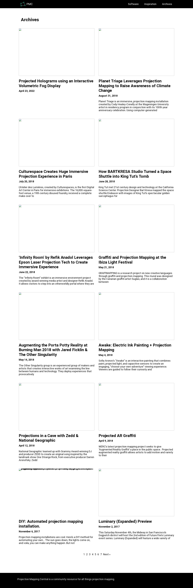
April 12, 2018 (26, 445)
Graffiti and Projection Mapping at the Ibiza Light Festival (132, 260)
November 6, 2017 (29, 531)
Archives (167, 4)
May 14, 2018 (26, 359)
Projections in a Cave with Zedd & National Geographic (49, 438)
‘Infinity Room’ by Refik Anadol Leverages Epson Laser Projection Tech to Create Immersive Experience (56, 262)
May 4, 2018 (105, 355)
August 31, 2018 (108, 95)
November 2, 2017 (109, 526)
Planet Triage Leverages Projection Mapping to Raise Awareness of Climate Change (135, 86)
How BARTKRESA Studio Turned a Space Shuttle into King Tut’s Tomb (135, 174)
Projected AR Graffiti (117, 435)
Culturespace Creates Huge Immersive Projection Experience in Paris (53, 174)
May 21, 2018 (106, 267)
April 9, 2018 (106, 440)
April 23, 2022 (26, 90)
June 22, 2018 (27, 272)
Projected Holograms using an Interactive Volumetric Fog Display (56, 83)
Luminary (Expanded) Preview (125, 521)
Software (133, 4)
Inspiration (150, 4)
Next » (106, 554)
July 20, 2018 (26, 181)
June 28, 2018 (107, 181)
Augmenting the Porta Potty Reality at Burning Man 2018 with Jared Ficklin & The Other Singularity (53, 350)
